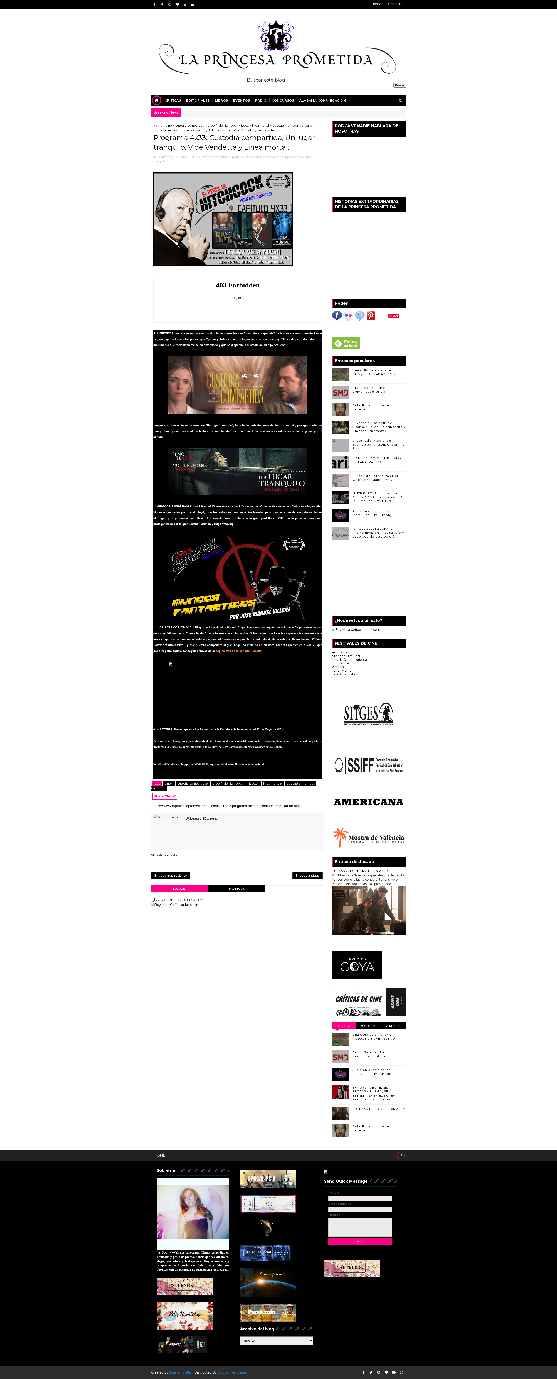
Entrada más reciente (170, 876)
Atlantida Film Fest (346, 656)
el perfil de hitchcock (223, 125)
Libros (221, 100)
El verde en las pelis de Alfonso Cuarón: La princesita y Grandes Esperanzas (379, 426)
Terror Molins (341, 671)
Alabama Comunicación (322, 100)
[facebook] (154, 4)
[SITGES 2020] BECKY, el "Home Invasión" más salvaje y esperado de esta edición (378, 532)
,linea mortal (277, 157)
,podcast (293, 157)
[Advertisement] (369, 578)
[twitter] (162, 4)
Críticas (173, 100)
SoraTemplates (180, 1372)
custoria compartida (189, 125)
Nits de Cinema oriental (349, 660)
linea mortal (260, 125)
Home (376, 4)
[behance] (394, 1372)
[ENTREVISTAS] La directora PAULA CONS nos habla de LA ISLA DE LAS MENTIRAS (377, 497)
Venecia (338, 667)
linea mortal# (273, 783)
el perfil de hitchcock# (229, 783)
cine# (169, 783)
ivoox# (254, 783)
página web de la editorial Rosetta (238, 651)
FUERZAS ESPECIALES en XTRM (361, 871)
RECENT (344, 1026)
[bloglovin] (177, 4)
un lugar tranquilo (300, 125)
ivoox (245, 125)
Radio (261, 100)
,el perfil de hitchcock (243, 157)
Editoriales (198, 100)
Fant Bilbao (340, 652)
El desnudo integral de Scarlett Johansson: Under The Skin (378, 444)
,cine (194, 157)
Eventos (241, 100)
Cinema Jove (342, 663)
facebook (237, 888)
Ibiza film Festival (345, 674)
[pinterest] (169, 4)
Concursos (283, 100)
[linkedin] (192, 4)
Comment (393, 1026)
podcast (278, 125)
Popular (368, 1026)
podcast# (294, 783)
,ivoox (264, 157)
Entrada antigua (307, 876)
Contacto (395, 4)
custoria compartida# (193, 783)
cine (169, 125)
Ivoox (293, 741)
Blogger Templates (232, 1372)
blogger (180, 888)
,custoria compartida (213, 157)
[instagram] (185, 4)
